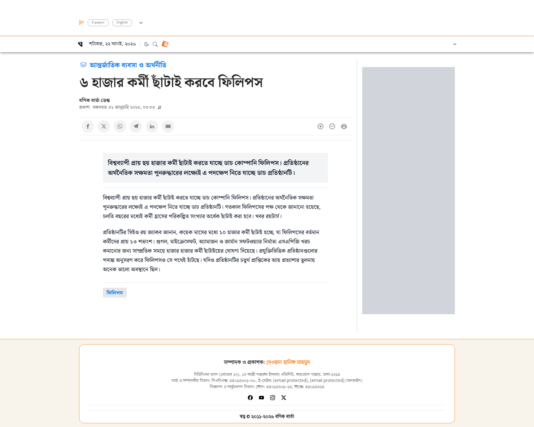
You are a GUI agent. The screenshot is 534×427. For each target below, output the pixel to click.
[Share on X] (104, 126)
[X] (283, 397)
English (122, 22)
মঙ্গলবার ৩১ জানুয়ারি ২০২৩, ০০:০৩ (117, 107)
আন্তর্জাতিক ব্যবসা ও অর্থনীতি (128, 64)
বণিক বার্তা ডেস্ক (94, 100)
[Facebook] (250, 397)
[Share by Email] (168, 126)
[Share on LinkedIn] (152, 126)
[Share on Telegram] (136, 126)
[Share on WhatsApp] (120, 126)
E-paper (98, 22)
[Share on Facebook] (88, 126)
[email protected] (290, 381)
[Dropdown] (141, 22)
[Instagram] (272, 397)
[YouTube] (261, 397)
